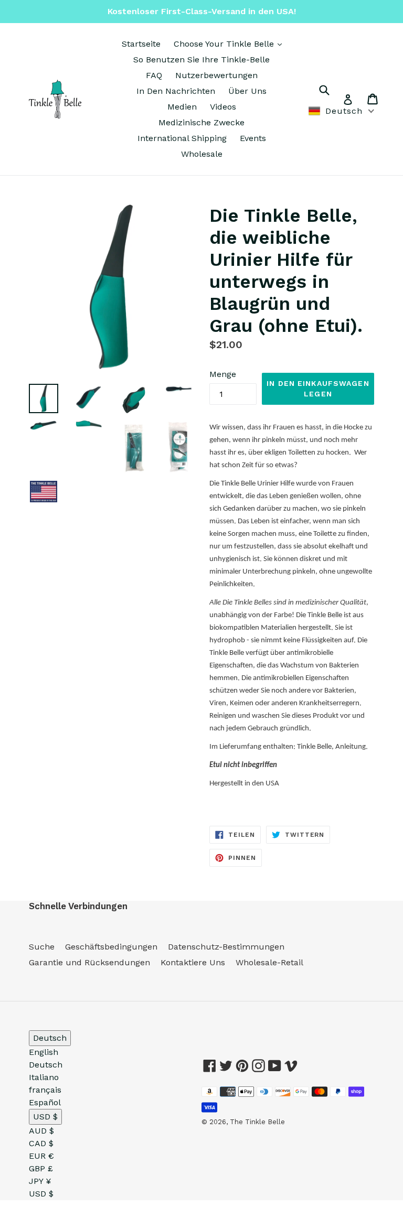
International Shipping (182, 138)
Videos (223, 107)
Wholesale (201, 154)
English (43, 1052)
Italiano (44, 1077)
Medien (182, 107)
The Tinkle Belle (257, 1122)
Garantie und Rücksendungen (89, 962)
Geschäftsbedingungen (111, 947)
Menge (222, 374)
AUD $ (41, 1131)
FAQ (154, 75)
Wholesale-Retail (269, 962)
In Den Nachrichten (175, 91)
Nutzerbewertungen (216, 75)
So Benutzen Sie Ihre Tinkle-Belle (201, 59)
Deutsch (50, 1038)
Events (253, 138)
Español (45, 1102)
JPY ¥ (40, 1181)
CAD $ (41, 1143)
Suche (42, 947)
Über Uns (247, 91)
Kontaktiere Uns (193, 962)
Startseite (141, 44)
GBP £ (41, 1168)
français (45, 1090)
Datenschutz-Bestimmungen (226, 947)
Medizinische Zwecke (201, 122)
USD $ (45, 1117)
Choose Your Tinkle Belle (230, 43)
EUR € (41, 1156)
